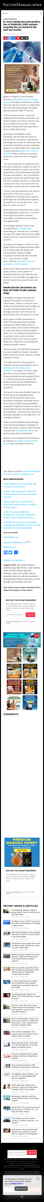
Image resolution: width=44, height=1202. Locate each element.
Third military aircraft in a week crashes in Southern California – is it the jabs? (24, 1120)
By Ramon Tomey (25, 990)
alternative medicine (26, 565)
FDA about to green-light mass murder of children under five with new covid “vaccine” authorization (26, 946)
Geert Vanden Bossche (21, 570)
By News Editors (24, 939)
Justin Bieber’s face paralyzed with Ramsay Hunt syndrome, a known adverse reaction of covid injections (24, 1132)
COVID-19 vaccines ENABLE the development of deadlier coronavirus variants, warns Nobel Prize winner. (19, 515)
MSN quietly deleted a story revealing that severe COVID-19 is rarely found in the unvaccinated (25, 934)
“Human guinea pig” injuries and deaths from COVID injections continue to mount (25, 996)
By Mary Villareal (24, 1070)
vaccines (28, 582)
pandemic (33, 576)
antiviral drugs (9, 568)
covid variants (34, 568)
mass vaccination (20, 573)
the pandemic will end (25, 431)
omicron (15, 576)
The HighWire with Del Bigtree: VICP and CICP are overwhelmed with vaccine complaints (24, 1076)
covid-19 (6, 570)
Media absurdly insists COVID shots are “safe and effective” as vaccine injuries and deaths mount (24, 1045)
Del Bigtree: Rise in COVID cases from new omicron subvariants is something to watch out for (25, 923)
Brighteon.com (9, 547)
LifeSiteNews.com (11, 537)
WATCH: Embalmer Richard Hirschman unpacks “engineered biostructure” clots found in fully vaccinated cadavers (25, 958)
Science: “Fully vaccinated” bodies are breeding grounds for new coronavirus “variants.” (20, 494)
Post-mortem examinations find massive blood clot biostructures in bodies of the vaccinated (24, 1034)
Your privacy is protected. (13, 621)
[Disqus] (22, 747)
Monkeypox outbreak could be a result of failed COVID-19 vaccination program (25, 1098)
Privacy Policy (17, 1184)
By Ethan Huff (23, 950)
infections (7, 573)
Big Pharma (22, 568)
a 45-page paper (25, 228)
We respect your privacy (31, 1165)
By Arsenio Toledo (25, 917)
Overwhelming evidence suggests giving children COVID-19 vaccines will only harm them (25, 912)
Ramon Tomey (19, 34)
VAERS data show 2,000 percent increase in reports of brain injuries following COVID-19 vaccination (24, 1087)
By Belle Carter (24, 1081)
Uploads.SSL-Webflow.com (14, 542)
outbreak (24, 576)
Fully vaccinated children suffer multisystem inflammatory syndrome (25, 1066)
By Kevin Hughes (24, 928)
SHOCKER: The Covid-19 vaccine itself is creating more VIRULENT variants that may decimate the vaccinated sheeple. (21, 525)
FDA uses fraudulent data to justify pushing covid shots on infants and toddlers (24, 1056)
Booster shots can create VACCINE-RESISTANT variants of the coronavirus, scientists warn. (20, 504)
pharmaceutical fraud (12, 579)
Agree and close (21, 1189)
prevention (28, 579)
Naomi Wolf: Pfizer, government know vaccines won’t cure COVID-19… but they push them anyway (25, 1109)
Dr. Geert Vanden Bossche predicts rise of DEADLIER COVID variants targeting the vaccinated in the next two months (24, 984)
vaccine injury (17, 582)
